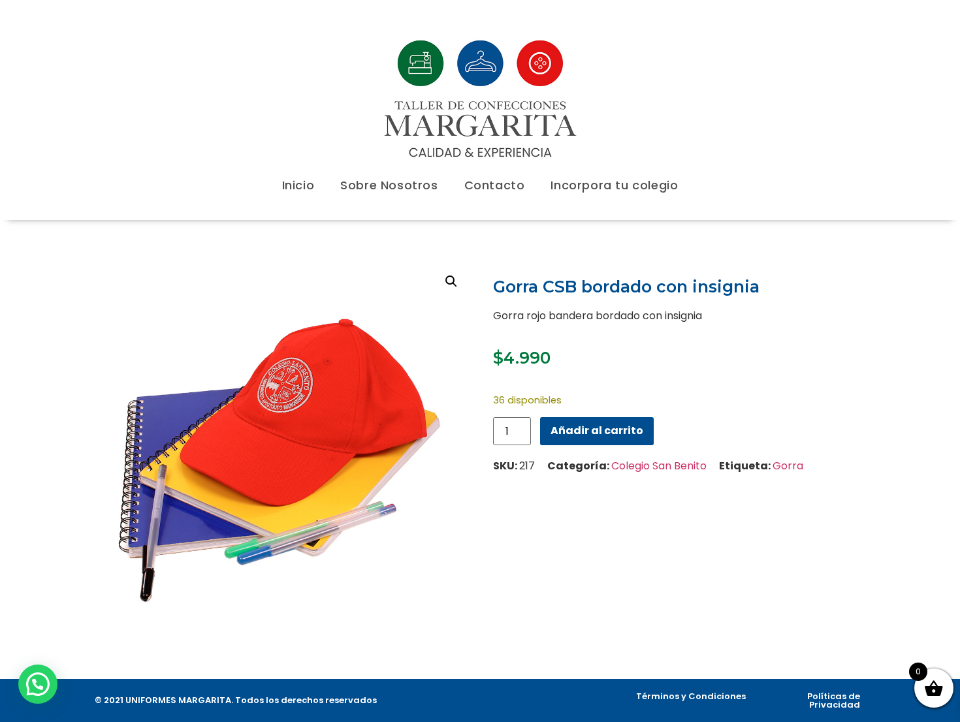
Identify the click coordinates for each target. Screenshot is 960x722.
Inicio (298, 185)
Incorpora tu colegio (614, 185)
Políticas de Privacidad (833, 700)
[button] (451, 281)
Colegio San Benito (659, 465)
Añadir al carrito (597, 430)
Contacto (494, 185)
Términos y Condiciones (691, 696)
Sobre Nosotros (389, 185)
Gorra (788, 465)
